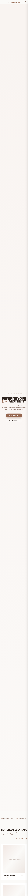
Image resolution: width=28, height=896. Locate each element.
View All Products (21, 838)
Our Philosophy (14, 420)
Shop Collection (14, 415)
